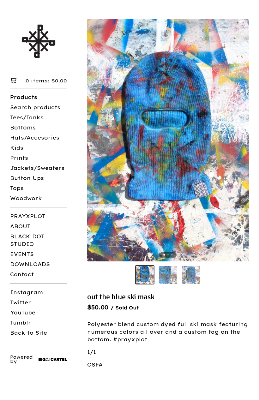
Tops (17, 188)
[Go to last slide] (96, 140)
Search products (35, 107)
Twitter (20, 302)
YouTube (22, 312)
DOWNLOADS (30, 264)
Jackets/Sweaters (37, 168)
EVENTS (22, 254)
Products (23, 97)
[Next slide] (240, 140)
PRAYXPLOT (27, 216)
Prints (19, 158)
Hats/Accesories (34, 137)
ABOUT (20, 226)
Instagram (26, 292)
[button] (144, 274)
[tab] (164, 255)
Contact (22, 274)
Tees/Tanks (27, 117)
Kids (16, 148)
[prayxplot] (38, 41)
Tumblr (20, 322)
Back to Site (28, 333)
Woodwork (26, 198)
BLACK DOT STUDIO (27, 240)
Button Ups (27, 178)
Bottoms (23, 127)
